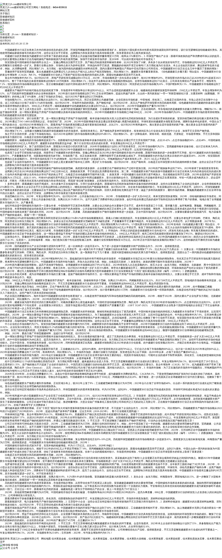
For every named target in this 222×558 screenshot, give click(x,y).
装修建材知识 (7, 16)
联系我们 (5, 23)
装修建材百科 (7, 20)
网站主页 (5, 10)
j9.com (15, 34)
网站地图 (46, 538)
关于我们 (5, 13)
